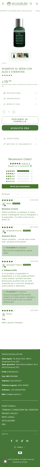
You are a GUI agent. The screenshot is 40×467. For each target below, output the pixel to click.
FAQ (3, 424)
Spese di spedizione (19, 84)
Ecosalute (15, 459)
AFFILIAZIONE (8, 421)
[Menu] (3, 4)
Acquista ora (20, 128)
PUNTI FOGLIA (9, 406)
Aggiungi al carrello (20, 120)
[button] (31, 4)
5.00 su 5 (26, 163)
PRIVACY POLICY (10, 413)
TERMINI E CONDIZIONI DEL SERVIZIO (20, 410)
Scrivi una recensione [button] (20, 186)
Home (4, 63)
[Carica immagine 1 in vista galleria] (14, 55)
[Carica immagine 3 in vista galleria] (25, 55)
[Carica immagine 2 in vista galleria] (20, 55)
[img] (7, 200)
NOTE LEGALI (8, 417)
